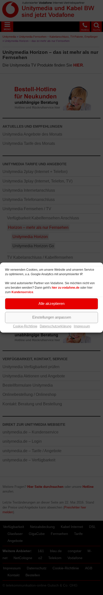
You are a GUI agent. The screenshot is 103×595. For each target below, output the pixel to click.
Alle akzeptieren (51, 303)
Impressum (82, 326)
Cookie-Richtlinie (25, 326)
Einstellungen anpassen (51, 317)
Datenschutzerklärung (55, 326)
